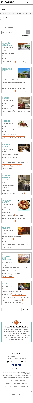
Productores (11, 13)
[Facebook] (8, 362)
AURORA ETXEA (6, 145)
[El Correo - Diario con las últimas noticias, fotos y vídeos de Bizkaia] (7, 2)
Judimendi (10, 239)
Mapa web (13, 391)
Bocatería (19, 303)
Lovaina (9, 190)
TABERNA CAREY (6, 201)
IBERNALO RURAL (7, 70)
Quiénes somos (16, 383)
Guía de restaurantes (6, 18)
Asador (14, 132)
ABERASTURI (10, 215)
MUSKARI (6, 228)
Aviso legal (25, 383)
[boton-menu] (31, 2)
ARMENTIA (9, 56)
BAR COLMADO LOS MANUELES (7, 257)
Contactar (7, 383)
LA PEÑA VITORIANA (7, 44)
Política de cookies (16, 394)
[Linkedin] (18, 361)
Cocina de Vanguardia (18, 59)
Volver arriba (16, 350)
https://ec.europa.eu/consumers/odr (16, 380)
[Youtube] (22, 362)
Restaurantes (20, 13)
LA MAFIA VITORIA (6, 176)
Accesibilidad (8, 386)
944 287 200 (9, 337)
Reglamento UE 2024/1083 (21, 386)
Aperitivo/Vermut (8, 114)
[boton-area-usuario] (27, 2)
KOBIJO (5, 98)
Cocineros (28, 13)
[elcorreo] (16, 353)
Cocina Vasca (21, 62)
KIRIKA (5, 284)
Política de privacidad (22, 389)
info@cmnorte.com (10, 335)
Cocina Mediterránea (18, 88)
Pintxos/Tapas (17, 165)
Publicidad (5, 391)
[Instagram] (15, 361)
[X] (11, 362)
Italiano (14, 193)
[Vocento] (16, 365)
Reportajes (3, 13)
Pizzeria (21, 193)
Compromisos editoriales (24, 391)
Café (24, 300)
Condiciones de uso (10, 389)
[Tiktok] (25, 361)
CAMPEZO (9, 85)
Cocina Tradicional (9, 62)
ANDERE (6, 121)
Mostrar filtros (24, 35)
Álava (1, 19)
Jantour (4, 9)
